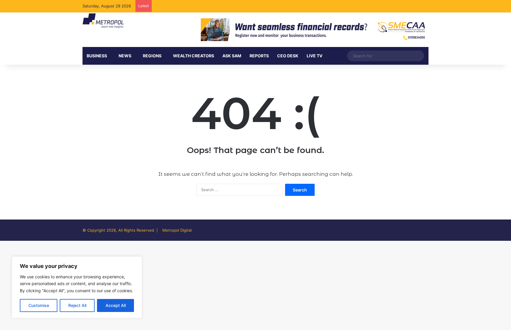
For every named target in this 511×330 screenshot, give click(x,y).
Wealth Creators (193, 55)
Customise (38, 305)
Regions (152, 55)
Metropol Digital (177, 230)
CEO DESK (287, 55)
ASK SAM (231, 55)
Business (97, 55)
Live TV (314, 55)
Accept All (116, 305)
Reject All (77, 305)
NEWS (125, 55)
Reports (259, 55)
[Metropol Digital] (103, 21)
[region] (77, 287)
